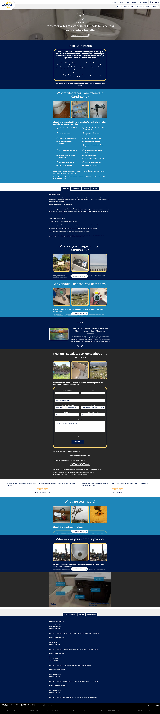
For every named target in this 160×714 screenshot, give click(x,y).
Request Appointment (79, 35)
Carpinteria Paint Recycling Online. (90, 697)
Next (82, 346)
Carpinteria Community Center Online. (90, 633)
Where (154, 6)
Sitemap (150, 710)
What (118, 6)
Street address (80, 398)
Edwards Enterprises (7, 5)
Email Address (67, 412)
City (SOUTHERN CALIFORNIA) (67, 405)
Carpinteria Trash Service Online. (83, 665)
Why (132, 6)
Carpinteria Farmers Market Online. (90, 649)
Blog (139, 2)
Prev (78, 346)
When (147, 6)
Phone (93, 390)
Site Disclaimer (155, 710)
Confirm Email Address (93, 412)
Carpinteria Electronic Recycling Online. (89, 681)
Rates (125, 6)
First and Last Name (67, 390)
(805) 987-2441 (28, 705)
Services (114, 2)
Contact (145, 2)
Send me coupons (76, 436)
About (128, 2)
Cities (121, 2)
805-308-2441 (155, 2)
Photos (134, 2)
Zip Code (93, 405)
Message (80, 419)
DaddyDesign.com (155, 711)
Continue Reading (79, 276)
